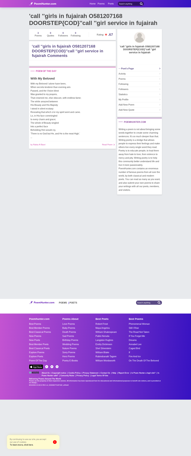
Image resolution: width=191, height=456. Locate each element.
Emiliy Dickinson (104, 344)
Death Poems (69, 332)
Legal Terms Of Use (99, 376)
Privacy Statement (90, 373)
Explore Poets (36, 356)
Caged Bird (134, 348)
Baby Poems (68, 328)
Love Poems (68, 324)
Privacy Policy (82, 376)
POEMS (63, 303)
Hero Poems (68, 356)
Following (123, 84)
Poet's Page (127, 69)
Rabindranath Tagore (106, 356)
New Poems (35, 336)
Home (93, 4)
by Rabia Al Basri (37, 144)
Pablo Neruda (102, 336)
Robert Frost (102, 324)
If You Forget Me (137, 336)
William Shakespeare (106, 332)
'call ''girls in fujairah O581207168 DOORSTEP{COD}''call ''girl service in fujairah (140, 49)
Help (114, 373)
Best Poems (35, 324)
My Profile (123, 100)
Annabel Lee (135, 344)
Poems (122, 79)
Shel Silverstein (103, 348)
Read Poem (107, 144)
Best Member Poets (39, 344)
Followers (123, 89)
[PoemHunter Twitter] (51, 366)
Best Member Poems (39, 328)
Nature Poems (69, 348)
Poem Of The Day (38, 360)
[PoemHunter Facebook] (46, 366)
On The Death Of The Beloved (144, 360)
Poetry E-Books (70, 360)
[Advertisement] (42, 427)
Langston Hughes (104, 340)
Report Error (123, 373)
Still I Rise (134, 328)
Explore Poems (36, 352)
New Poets (34, 340)
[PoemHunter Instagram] (57, 366)
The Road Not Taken (139, 332)
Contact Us (105, 373)
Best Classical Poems (40, 332)
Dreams (133, 340)
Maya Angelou (103, 328)
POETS (73, 303)
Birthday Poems (70, 340)
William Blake (102, 352)
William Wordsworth (105, 360)
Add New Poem (126, 105)
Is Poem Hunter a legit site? (143, 373)
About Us (46, 373)
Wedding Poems (70, 344)
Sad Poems (68, 336)
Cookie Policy (75, 373)
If (129, 352)
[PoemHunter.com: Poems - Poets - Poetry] (42, 3)
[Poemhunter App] (36, 366)
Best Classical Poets (39, 348)
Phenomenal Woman (139, 324)
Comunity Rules (67, 376)
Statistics (123, 94)
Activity (122, 74)
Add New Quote (126, 110)
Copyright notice (59, 373)
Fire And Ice (135, 356)
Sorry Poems (68, 352)
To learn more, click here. (21, 445)
